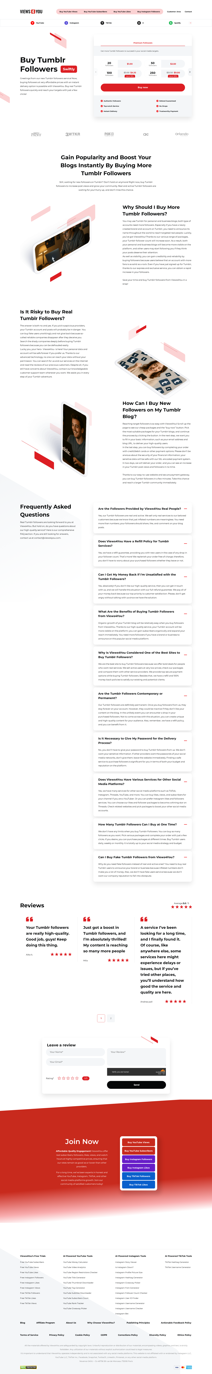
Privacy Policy (56, 1335)
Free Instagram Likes (30, 1283)
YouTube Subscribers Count (75, 1298)
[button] (190, 23)
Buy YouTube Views (68, 12)
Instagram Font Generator (127, 1288)
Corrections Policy (128, 1335)
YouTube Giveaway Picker (75, 1308)
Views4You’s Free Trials (33, 1256)
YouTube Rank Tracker (73, 1303)
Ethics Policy (185, 1335)
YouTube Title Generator (74, 1277)
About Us (71, 1322)
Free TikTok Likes (28, 1298)
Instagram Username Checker (129, 1308)
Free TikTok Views (28, 1303)
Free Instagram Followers (31, 1277)
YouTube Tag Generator (74, 1288)
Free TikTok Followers (30, 1293)
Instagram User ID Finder (127, 1298)
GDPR (104, 1335)
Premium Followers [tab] (142, 43)
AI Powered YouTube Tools (78, 1256)
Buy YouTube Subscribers (95, 12)
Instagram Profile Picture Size (128, 1272)
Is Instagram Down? (124, 1267)
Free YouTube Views (29, 1267)
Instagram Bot (121, 1313)
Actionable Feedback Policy (176, 1322)
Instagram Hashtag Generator (129, 1277)
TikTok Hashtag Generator (177, 1262)
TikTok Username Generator (178, 1267)
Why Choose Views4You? (101, 1322)
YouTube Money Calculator (75, 1262)
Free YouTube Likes (29, 1272)
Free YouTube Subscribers (32, 1262)
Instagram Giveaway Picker (127, 1283)
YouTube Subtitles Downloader (77, 1293)
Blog (22, 1322)
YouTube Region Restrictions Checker (80, 1272)
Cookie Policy (82, 1335)
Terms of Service (29, 1335)
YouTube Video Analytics (74, 1267)
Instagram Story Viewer (126, 1262)
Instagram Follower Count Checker (131, 1293)
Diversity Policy (158, 1335)
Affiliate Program (45, 1322)
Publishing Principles (138, 1322)
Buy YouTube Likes (122, 12)
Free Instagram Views (30, 1288)
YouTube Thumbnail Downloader (78, 1283)
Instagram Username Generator (130, 1303)
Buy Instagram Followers (148, 12)
